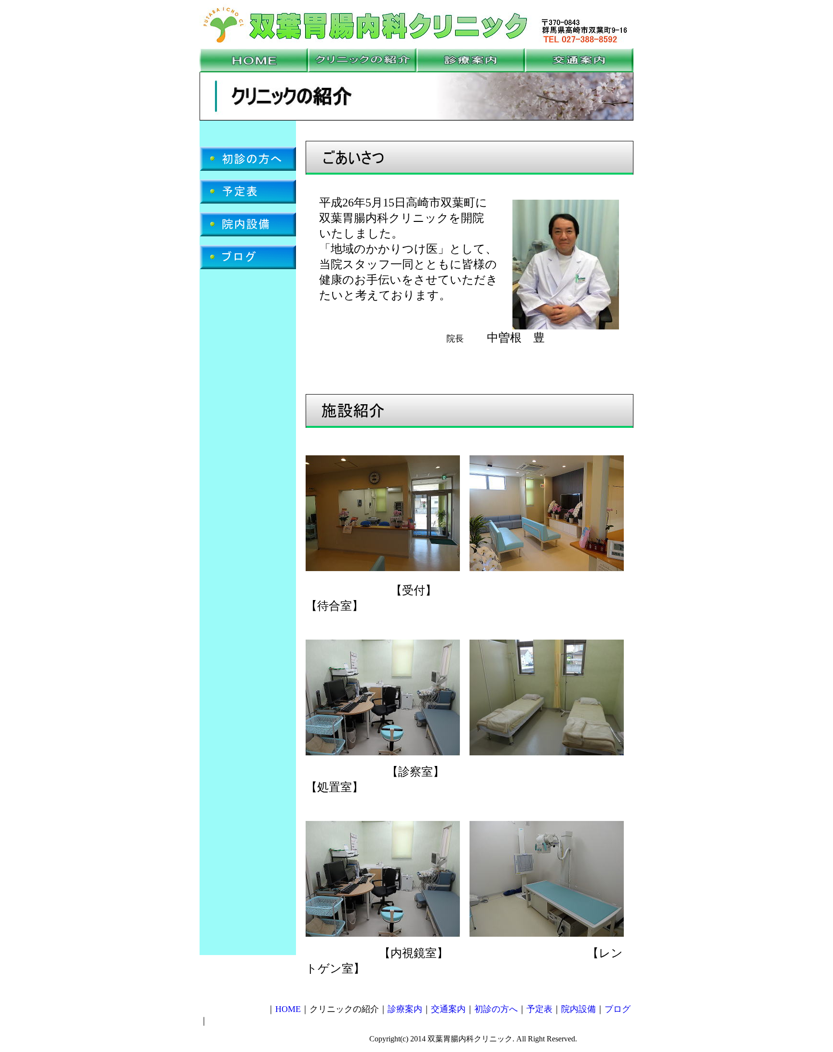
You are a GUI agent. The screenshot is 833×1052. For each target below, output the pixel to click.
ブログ (618, 1009)
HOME (288, 1009)
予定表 (539, 1009)
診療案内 (405, 1009)
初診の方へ (496, 1009)
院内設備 (578, 1009)
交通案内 (448, 1009)
